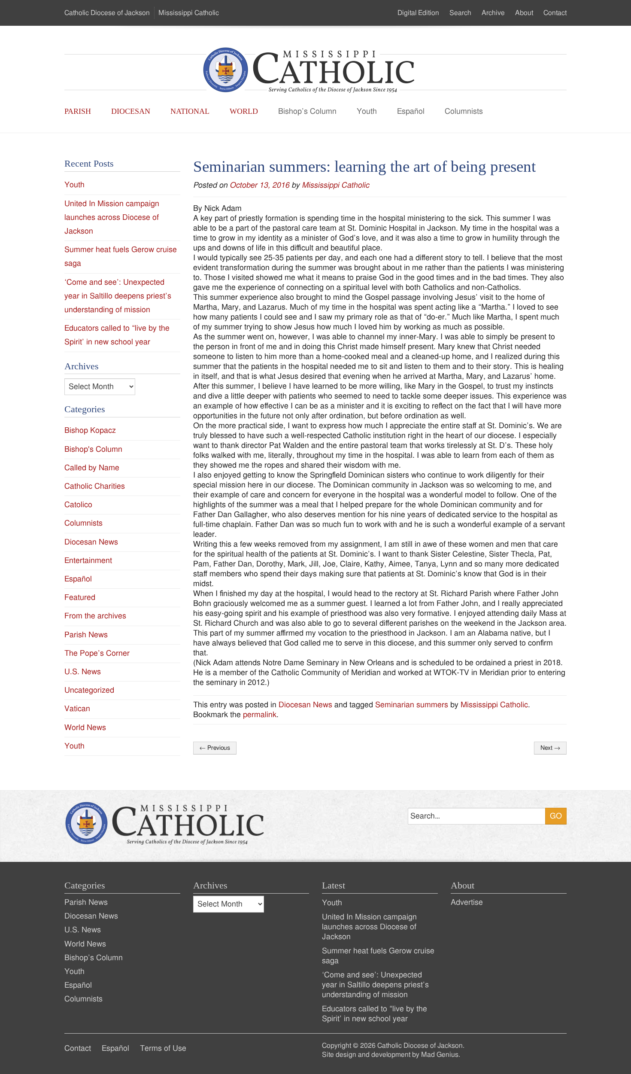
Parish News (86, 635)
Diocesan (130, 111)
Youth (367, 111)
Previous (215, 748)
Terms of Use (163, 1048)
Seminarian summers (411, 705)
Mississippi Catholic (335, 185)
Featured (79, 597)
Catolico (78, 505)
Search (460, 12)
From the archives (95, 616)
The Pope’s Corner (97, 653)
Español (411, 111)
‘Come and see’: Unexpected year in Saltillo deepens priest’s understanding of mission (117, 296)
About (524, 12)
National (189, 111)
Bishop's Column (93, 449)
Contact (555, 12)
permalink (259, 715)
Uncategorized (89, 690)
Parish (77, 111)
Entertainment (88, 561)
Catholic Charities (94, 486)
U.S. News (82, 672)
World (244, 111)
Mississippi (188, 12)
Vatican (77, 709)
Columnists (464, 111)
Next (550, 748)
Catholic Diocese (107, 12)
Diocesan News (305, 705)
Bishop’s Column (307, 111)
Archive (493, 12)
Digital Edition (418, 12)
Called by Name (91, 468)
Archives (210, 885)
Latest (333, 885)
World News (85, 728)
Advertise (467, 902)
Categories (84, 885)
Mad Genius (439, 1054)
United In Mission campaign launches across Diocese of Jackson (111, 217)
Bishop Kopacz (90, 430)
